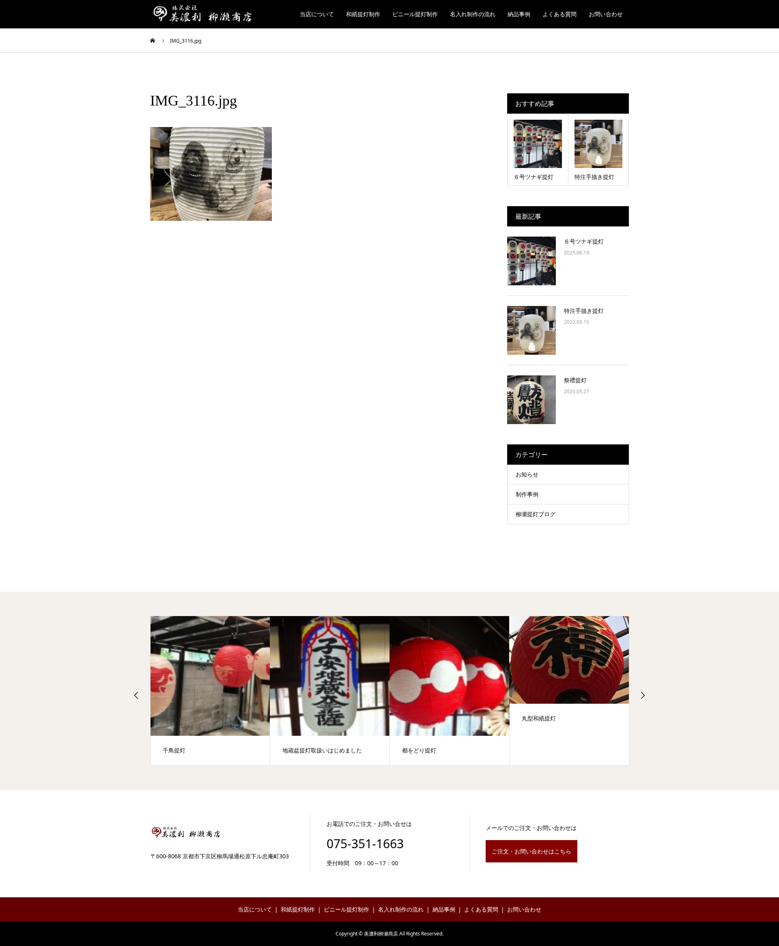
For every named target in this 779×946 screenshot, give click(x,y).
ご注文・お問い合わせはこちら (531, 851)
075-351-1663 (365, 843)
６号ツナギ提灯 (584, 241)
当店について (317, 14)
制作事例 (527, 494)
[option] (210, 690)
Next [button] (643, 695)
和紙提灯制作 (363, 14)
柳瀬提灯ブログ (535, 514)
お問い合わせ (606, 14)
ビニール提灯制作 (415, 14)
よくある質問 (559, 14)
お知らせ (527, 474)
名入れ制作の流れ (472, 14)
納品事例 (519, 14)
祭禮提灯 (575, 380)
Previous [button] (136, 695)
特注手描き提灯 (584, 311)
